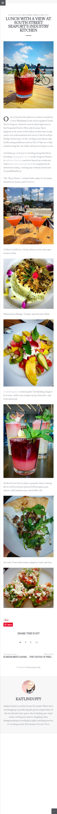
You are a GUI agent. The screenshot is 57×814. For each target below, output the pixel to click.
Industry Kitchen (13, 160)
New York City (41, 15)
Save (9, 624)
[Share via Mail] (37, 642)
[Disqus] (28, 768)
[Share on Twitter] (20, 642)
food (11, 15)
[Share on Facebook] (25, 642)
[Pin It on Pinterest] (6, 619)
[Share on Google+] (31, 642)
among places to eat (21, 156)
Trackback (21, 667)
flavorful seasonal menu (21, 164)
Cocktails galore (11, 391)
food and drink (23, 15)
